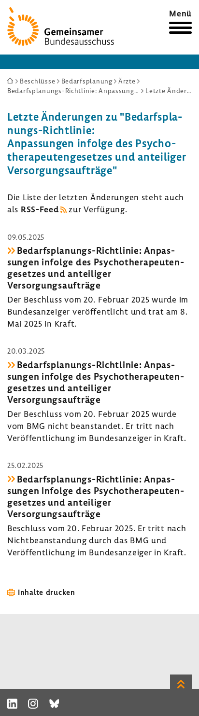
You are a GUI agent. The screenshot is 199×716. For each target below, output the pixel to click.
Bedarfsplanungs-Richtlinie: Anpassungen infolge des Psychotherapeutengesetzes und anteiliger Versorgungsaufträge (95, 268)
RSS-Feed (40, 209)
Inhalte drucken (46, 592)
